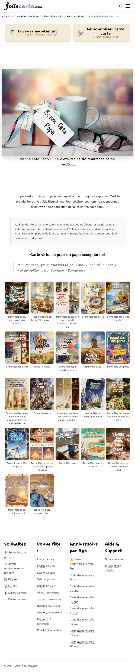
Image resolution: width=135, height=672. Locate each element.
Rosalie (41, 630)
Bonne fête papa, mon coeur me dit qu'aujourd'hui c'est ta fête (67, 321)
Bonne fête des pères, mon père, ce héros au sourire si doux (67, 416)
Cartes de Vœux (17, 599)
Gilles (40, 592)
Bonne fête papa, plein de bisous (42, 511)
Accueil (6, 16)
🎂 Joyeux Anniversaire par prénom (14, 568)
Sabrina (41, 579)
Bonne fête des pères (93, 316)
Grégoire (42, 619)
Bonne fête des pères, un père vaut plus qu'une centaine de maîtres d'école (17, 418)
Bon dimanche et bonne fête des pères (42, 318)
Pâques (12, 579)
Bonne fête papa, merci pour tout (17, 511)
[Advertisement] (67, 57)
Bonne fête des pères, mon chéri (118, 318)
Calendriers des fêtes (27, 16)
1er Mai (12, 586)
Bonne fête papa (42, 366)
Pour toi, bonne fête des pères (17, 465)
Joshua (41, 599)
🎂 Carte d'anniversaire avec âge (82, 564)
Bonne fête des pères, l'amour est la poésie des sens (42, 466)
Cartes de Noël (17, 593)
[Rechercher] (120, 6)
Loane (41, 572)
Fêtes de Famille (52, 16)
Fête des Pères (75, 16)
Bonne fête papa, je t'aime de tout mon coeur (118, 466)
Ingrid (41, 606)
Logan (41, 566)
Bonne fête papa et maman (93, 465)
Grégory (42, 612)
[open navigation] (128, 6)
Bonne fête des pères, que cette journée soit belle (118, 416)
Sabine (41, 586)
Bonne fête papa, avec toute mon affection (17, 320)
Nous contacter (114, 559)
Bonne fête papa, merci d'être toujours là (67, 370)
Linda (40, 559)
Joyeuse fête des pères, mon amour (92, 415)
